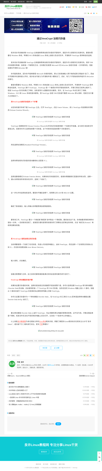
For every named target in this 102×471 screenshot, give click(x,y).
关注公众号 (57, 452)
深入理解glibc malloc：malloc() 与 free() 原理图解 (25, 404)
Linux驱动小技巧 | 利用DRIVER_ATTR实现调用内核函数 (27, 394)
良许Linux (51, 365)
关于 (95, 7)
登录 (85, 1)
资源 (89, 7)
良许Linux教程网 (9, 13)
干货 (75, 7)
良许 (44, 43)
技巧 (18, 355)
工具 (82, 7)
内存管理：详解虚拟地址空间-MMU (20, 401)
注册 (90, 1)
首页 (62, 7)
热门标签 (13, 1)
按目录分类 (21, 1)
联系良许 (44, 452)
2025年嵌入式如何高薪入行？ (18, 390)
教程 (69, 7)
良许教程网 (22, 321)
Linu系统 (42, 321)
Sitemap (75, 467)
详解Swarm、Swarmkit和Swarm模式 (18, 376)
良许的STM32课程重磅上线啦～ (19, 387)
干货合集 (18, 13)
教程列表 (6, 1)
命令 (13, 355)
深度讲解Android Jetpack (87, 376)
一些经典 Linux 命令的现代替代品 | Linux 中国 (24, 397)
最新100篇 (29, 1)
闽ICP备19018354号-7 (65, 467)
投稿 (95, 1)
